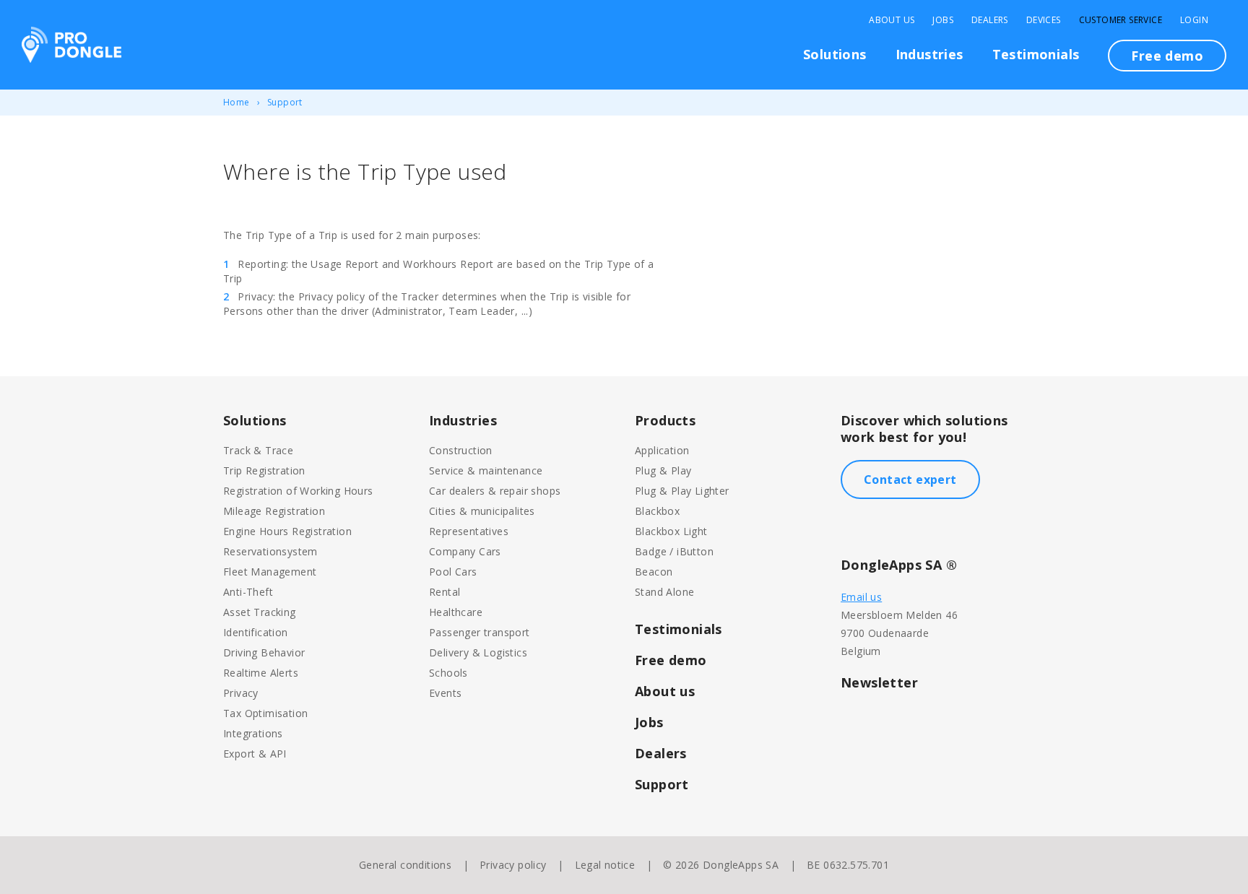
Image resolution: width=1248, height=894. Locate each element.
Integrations (253, 733)
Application (662, 450)
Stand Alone (664, 592)
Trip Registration (264, 470)
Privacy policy (513, 865)
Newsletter (879, 682)
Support (285, 102)
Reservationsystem (270, 551)
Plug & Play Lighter (682, 491)
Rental (444, 592)
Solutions (835, 54)
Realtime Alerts (260, 673)
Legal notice (605, 865)
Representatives (468, 531)
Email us (861, 597)
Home (236, 102)
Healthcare (455, 612)
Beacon (653, 571)
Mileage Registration (274, 511)
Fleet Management (269, 571)
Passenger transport (479, 632)
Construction (461, 450)
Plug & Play (663, 470)
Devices (1043, 20)
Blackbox (657, 511)
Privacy (241, 693)
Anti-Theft (248, 592)
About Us (891, 20)
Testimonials (1036, 54)
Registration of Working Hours (298, 491)
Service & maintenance (485, 470)
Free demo (1167, 55)
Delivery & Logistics (478, 652)
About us (665, 691)
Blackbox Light (671, 531)
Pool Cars (453, 571)
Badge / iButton (674, 551)
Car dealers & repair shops (494, 491)
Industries (929, 54)
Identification (255, 632)
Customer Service (1120, 20)
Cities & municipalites (482, 511)
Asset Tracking (259, 612)
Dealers (989, 20)
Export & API (255, 753)
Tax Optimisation (265, 713)
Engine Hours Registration (287, 531)
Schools (448, 673)
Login (1194, 20)
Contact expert (910, 479)
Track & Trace (258, 450)
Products (665, 420)
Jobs (942, 20)
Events (445, 693)
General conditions (405, 865)
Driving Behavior (264, 652)
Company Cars (465, 551)
